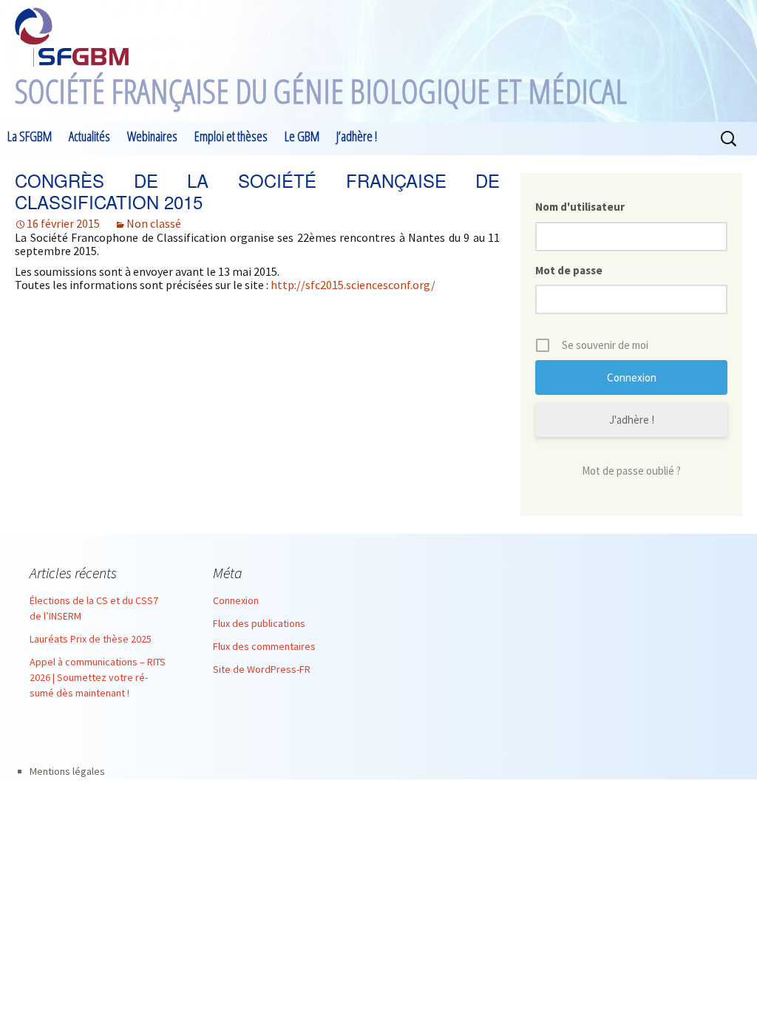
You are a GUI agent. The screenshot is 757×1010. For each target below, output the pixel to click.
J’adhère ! (356, 136)
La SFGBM (29, 136)
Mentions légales (67, 771)
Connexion (236, 600)
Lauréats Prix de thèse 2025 (91, 638)
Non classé (153, 223)
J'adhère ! (631, 420)
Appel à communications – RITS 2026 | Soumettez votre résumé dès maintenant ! (98, 677)
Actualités (89, 136)
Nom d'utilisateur (580, 207)
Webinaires (152, 136)
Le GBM (302, 136)
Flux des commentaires (264, 646)
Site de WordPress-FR (261, 669)
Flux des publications (259, 623)
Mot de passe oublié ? (631, 471)
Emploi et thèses (231, 136)
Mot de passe (568, 270)
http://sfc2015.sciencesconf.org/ (353, 284)
